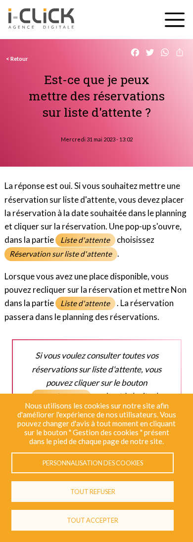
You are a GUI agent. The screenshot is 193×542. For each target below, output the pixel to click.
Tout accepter (92, 520)
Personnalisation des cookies (93, 463)
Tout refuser (92, 492)
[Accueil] (41, 19)
